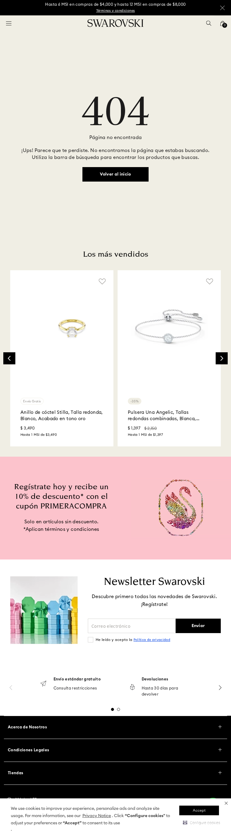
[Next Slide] (222, 358)
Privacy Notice (96, 816)
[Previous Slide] (9, 358)
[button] (226, 803)
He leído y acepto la (133, 640)
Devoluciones (155, 679)
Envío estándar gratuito (77, 679)
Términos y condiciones (115, 10)
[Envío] (43, 684)
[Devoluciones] (132, 687)
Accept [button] (199, 810)
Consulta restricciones (75, 688)
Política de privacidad (152, 640)
